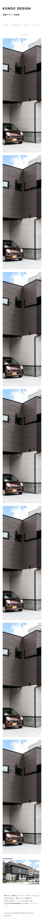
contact (35, 25)
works (5, 25)
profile (26, 25)
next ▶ (24, 35)
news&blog (16, 25)
